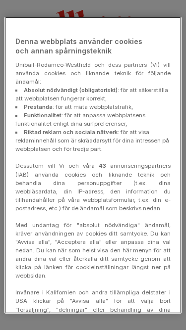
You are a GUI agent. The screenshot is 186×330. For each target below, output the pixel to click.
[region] (92, 164)
